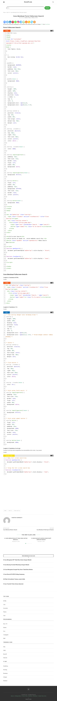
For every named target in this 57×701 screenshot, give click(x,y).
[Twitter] (7, 22)
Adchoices (30, 695)
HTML (4, 600)
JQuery (4, 611)
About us (12, 695)
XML (4, 650)
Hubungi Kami (18, 695)
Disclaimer (35, 695)
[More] (34, 22)
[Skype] (32, 22)
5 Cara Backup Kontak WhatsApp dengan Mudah (16, 564)
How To (8, 12)
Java (4, 631)
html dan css (17, 510)
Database (5, 680)
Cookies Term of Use (42, 695)
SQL (4, 646)
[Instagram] (18, 22)
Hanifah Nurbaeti (17, 517)
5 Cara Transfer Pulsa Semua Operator (13, 584)
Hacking (5, 669)
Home (4, 12)
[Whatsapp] (15, 22)
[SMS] (23, 22)
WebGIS (5, 657)
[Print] (26, 22)
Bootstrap (5, 673)
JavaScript (47, 24)
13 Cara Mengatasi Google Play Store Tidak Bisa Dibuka (18, 569)
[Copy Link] (29, 22)
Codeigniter (5, 634)
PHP (4, 638)
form (5, 510)
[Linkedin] (10, 22)
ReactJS (5, 654)
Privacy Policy (24, 695)
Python (4, 627)
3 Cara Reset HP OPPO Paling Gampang (13, 574)
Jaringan (5, 677)
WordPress (5, 666)
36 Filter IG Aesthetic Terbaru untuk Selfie (14, 579)
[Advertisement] (28, 492)
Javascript (5, 608)
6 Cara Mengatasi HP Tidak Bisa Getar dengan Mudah (17, 559)
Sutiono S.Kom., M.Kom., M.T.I (31, 17)
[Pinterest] (13, 22)
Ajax (4, 615)
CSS (42, 24)
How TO (5, 623)
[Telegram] (21, 22)
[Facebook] (4, 22)
